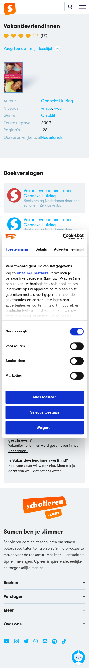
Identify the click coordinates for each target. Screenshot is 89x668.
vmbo (47, 108)
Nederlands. (18, 451)
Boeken (11, 582)
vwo (58, 108)
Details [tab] (41, 249)
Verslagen (13, 596)
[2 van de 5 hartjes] (14, 36)
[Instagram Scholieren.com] (18, 643)
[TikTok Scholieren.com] (64, 643)
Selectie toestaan (44, 412)
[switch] (77, 346)
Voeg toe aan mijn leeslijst (28, 48)
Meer (9, 610)
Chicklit (48, 115)
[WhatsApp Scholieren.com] (37, 643)
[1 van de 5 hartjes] (7, 36)
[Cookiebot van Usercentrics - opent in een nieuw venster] (63, 236)
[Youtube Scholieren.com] (8, 643)
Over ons (13, 624)
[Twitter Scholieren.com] (27, 643)
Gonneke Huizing (57, 101)
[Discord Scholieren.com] (47, 643)
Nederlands (52, 137)
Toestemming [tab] (16, 249)
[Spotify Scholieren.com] (56, 643)
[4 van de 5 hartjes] (29, 36)
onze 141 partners (33, 273)
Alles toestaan (44, 397)
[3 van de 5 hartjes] (22, 36)
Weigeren (44, 428)
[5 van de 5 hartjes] (36, 36)
